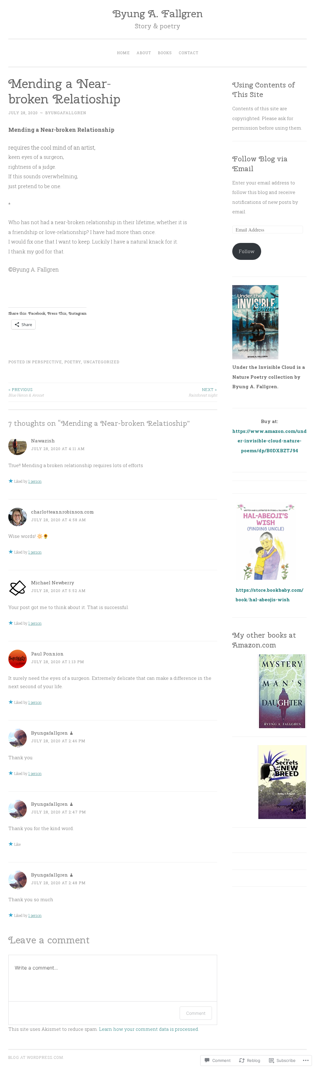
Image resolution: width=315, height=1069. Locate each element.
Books (165, 52)
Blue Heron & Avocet (26, 392)
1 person (35, 481)
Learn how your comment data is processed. (149, 1029)
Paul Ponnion (47, 654)
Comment (195, 1013)
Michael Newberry (52, 582)
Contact (188, 52)
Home (123, 52)
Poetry (72, 361)
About (144, 52)
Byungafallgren (65, 112)
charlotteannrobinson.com (62, 512)
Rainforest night (203, 392)
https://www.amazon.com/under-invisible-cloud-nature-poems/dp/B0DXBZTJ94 (269, 441)
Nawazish (43, 441)
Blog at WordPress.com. (36, 1057)
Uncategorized (101, 361)
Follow (246, 251)
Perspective (47, 361)
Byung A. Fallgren (158, 13)
